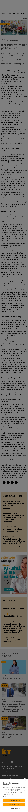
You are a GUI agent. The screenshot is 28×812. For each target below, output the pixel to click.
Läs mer (4, 796)
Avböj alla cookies (14, 800)
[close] (25, 779)
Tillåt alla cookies (14, 804)
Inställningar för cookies (14, 808)
